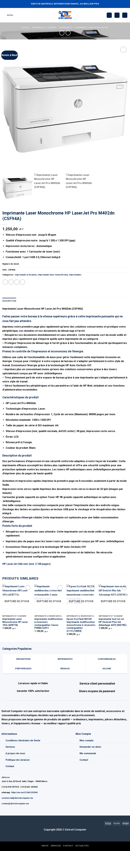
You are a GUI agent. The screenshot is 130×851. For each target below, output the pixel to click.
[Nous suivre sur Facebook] (2, 823)
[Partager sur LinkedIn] (22, 282)
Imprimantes (65, 27)
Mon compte (87, 740)
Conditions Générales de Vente (23, 740)
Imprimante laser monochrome (91, 27)
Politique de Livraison (18, 760)
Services (10, 747)
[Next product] (61, 32)
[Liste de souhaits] (109, 15)
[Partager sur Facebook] (11, 282)
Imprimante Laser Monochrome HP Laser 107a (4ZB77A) (15, 622)
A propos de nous (15, 753)
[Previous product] (68, 32)
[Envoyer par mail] (16, 282)
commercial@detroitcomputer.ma (17, 798)
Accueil (25, 27)
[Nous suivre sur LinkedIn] (12, 823)
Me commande (88, 753)
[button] (7, 15)
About (45, 846)
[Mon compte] (117, 15)
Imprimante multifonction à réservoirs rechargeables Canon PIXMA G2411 (48, 623)
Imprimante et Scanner (44, 27)
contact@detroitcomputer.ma (15, 804)
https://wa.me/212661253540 (24, 792)
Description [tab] (9, 301)
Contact (10, 766)
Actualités (81, 846)
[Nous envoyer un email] (7, 823)
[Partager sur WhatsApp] (5, 282)
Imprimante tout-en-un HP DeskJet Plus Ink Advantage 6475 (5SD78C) (113, 622)
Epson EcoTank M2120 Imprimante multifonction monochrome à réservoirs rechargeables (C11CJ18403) (81, 625)
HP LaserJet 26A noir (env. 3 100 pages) (26, 563)
